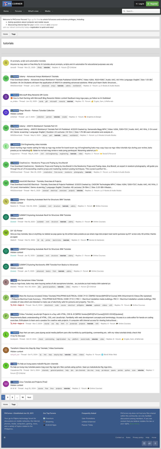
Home (6, 11)
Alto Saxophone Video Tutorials (27, 280)
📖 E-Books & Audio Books (109, 86)
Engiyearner (15, 154)
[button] (11, 11)
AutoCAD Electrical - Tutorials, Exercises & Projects (36, 181)
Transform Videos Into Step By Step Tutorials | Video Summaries (36, 348)
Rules (128, 437)
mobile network (40, 25)
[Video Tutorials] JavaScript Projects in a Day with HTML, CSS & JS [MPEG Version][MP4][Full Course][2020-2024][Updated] (67, 314)
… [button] (17, 397)
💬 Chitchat (71, 67)
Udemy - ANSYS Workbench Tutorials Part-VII (34, 126)
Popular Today (87, 425)
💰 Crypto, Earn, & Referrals (102, 101)
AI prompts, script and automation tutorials (28, 61)
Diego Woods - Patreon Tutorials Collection (32, 110)
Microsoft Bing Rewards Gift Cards (29, 95)
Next (29, 397)
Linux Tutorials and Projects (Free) (29, 382)
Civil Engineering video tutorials (29, 144)
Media (47, 11)
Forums (18, 11)
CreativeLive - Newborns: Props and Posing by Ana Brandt (39, 163)
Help (147, 437)
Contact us (119, 437)
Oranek (13, 222)
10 (23, 397)
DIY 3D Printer (16, 231)
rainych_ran (14, 355)
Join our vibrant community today (16, 27)
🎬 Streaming (48, 422)
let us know (134, 424)
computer (54, 25)
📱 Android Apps (49, 425)
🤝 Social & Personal (108, 154)
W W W (13, 388)
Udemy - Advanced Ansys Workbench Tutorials (34, 76)
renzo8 (13, 67)
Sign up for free (34, 19)
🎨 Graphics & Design (92, 117)
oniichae (13, 117)
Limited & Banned (88, 422)
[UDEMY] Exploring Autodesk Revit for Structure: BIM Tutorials (41, 215)
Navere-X (14, 206)
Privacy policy (138, 437)
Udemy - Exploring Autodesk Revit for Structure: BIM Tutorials (40, 199)
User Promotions (88, 418)
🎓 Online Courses (100, 206)
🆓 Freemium (48, 418)
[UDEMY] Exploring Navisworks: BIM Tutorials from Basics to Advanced (44, 265)
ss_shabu (14, 101)
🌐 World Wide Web (109, 355)
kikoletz (13, 287)
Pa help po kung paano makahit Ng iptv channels (34, 364)
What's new (33, 11)
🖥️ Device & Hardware (95, 240)
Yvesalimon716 (16, 370)
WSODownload (16, 86)
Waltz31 (13, 240)
